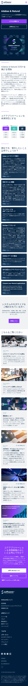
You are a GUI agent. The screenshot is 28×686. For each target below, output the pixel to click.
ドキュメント (4, 642)
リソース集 (4, 616)
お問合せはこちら (14, 26)
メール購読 (4, 644)
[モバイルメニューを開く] (26, 2)
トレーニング (4, 626)
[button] (2, 667)
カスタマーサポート (6, 637)
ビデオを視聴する (14, 21)
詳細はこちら (6, 176)
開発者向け (4, 621)
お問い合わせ (4, 634)
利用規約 (3, 658)
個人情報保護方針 (5, 663)
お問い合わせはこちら (14, 570)
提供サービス (4, 624)
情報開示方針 (4, 608)
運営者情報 (3, 661)
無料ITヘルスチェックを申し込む (11, 580)
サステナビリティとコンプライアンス (11, 606)
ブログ (3, 619)
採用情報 (3, 603)
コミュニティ (4, 639)
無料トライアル (14, 576)
